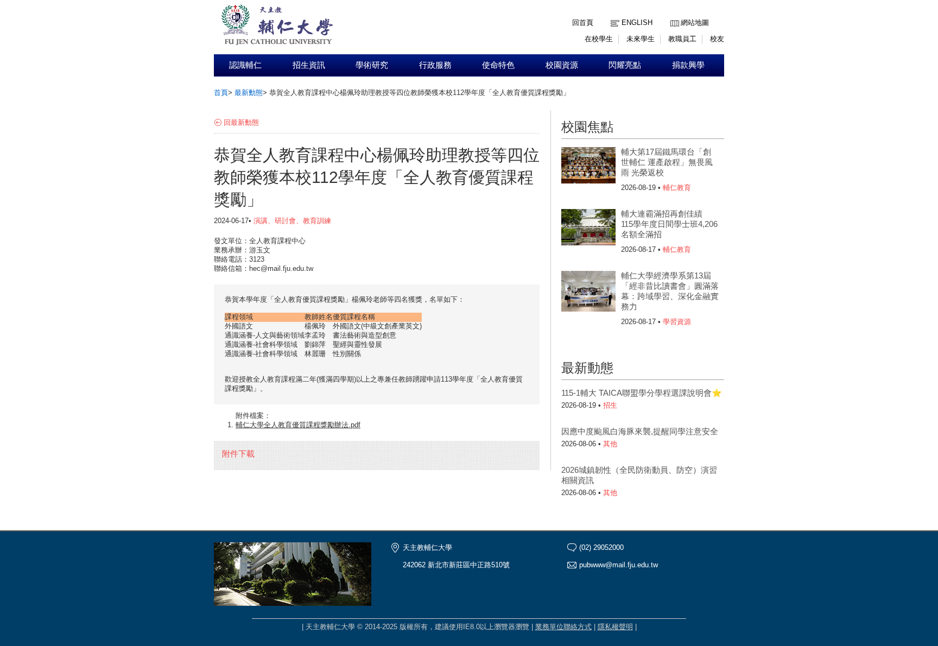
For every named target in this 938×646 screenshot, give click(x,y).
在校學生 (599, 39)
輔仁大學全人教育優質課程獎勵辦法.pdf (298, 425)
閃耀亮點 (625, 65)
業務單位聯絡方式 (563, 627)
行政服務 (435, 65)
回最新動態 (241, 122)
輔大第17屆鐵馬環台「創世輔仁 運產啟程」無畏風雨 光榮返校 (667, 162)
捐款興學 (688, 65)
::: (673, 14)
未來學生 (640, 39)
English (637, 22)
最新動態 (248, 92)
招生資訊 (309, 65)
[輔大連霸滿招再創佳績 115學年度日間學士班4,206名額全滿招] (588, 230)
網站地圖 (695, 22)
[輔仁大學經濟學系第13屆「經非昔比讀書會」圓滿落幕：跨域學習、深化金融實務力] (588, 292)
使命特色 (498, 65)
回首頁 (582, 22)
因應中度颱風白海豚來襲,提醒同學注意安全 (639, 431)
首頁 (221, 92)
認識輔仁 (245, 65)
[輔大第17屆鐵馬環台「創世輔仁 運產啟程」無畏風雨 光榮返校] (588, 169)
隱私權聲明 (615, 627)
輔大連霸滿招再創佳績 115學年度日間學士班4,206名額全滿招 (669, 224)
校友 (717, 39)
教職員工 (682, 39)
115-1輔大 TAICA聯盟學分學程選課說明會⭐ (641, 392)
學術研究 (372, 65)
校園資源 (562, 65)
